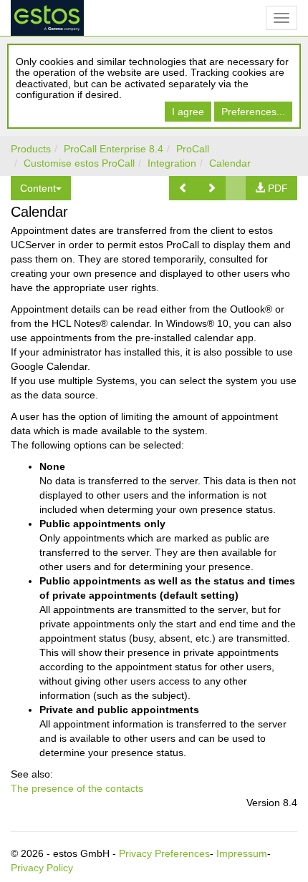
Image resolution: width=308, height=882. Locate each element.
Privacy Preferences (164, 853)
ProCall (192, 149)
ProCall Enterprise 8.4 (113, 149)
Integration (172, 163)
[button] (183, 188)
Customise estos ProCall (79, 163)
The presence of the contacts (77, 788)
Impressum (241, 853)
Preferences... (253, 111)
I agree (188, 111)
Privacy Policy (42, 867)
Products (31, 149)
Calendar (230, 163)
